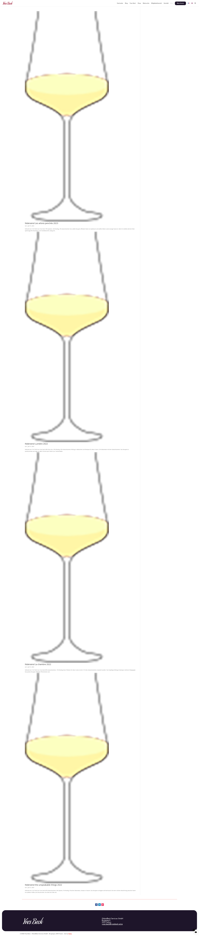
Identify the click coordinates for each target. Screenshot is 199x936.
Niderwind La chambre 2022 (38, 664)
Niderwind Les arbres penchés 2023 (41, 223)
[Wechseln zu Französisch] (188, 5)
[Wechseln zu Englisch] (192, 5)
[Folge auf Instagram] (102, 904)
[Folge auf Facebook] (96, 904)
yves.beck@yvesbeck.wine (112, 924)
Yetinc (70, 933)
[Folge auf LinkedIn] (99, 904)
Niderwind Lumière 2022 (36, 443)
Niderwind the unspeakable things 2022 (43, 884)
